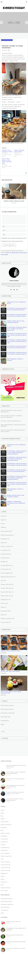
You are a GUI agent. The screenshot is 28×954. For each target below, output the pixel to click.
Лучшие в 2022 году (6, 588)
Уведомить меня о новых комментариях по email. (14, 238)
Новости (3, 603)
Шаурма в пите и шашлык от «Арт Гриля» (15, 948)
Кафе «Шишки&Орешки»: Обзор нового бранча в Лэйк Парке (13, 425)
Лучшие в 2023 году (6, 592)
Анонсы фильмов (5, 531)
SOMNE (3, 527)
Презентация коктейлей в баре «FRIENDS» (16, 941)
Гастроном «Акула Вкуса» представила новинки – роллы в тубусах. (13, 431)
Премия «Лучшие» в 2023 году (13, 921)
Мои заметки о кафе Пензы (7, 713)
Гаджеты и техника (5, 546)
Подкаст (3, 607)
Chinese (2, 516)
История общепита (5, 565)
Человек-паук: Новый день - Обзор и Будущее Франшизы (14, 799)
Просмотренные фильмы (7, 709)
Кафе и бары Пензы (6, 716)
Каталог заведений (5, 573)
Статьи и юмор (4, 622)
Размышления (4, 611)
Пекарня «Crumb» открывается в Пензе (10, 650)
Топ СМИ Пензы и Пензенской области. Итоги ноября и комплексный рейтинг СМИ (17, 341)
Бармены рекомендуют (6, 535)
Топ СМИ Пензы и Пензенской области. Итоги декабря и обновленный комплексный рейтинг (17, 478)
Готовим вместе (5, 554)
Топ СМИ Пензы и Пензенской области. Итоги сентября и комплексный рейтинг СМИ (17, 329)
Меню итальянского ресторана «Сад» (14, 935)
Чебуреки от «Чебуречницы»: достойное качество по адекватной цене (16, 503)
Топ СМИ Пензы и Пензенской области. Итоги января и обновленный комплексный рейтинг (17, 459)
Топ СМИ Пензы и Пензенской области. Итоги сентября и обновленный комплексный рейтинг (17, 453)
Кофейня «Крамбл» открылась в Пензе (14, 201)
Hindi (2, 523)
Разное (2, 614)
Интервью (3, 561)
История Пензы (5, 569)
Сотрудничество (5, 720)
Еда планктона (4, 557)
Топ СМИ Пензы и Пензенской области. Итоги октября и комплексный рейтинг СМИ (17, 484)
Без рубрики (4, 538)
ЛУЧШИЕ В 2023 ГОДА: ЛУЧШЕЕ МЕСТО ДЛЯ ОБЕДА (16, 929)
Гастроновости (4, 550)
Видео (2, 542)
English (2, 519)
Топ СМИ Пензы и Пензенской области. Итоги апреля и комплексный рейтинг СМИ (17, 335)
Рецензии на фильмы (6, 618)
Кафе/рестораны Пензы (7, 576)
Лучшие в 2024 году (6, 595)
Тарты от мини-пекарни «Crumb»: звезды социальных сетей (11, 692)
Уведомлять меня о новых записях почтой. (12, 241)
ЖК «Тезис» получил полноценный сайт (11, 421)
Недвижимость (8, 21)
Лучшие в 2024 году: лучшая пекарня (10, 671)
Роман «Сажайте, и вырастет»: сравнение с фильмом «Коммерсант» (11, 416)
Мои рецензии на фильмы (7, 705)
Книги (2, 580)
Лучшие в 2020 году (6, 584)
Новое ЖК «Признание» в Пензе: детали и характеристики (13, 25)
